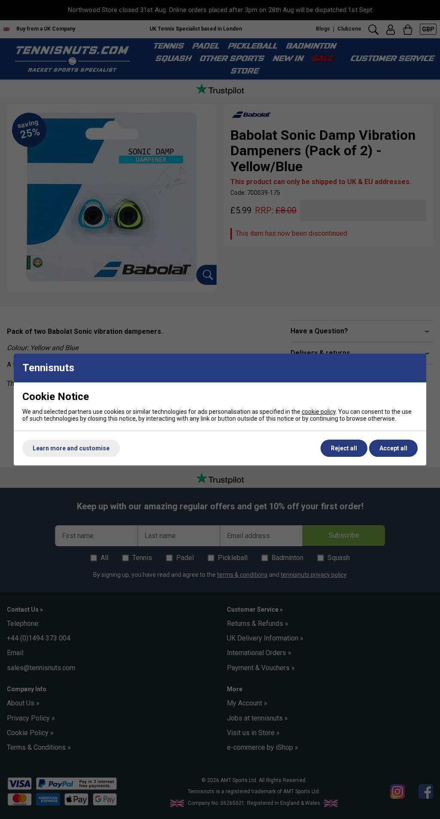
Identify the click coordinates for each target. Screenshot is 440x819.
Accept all (393, 448)
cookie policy (319, 411)
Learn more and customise (71, 448)
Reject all (344, 448)
